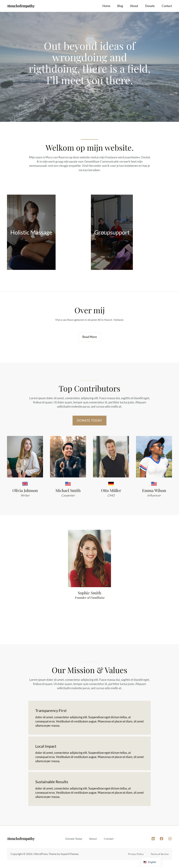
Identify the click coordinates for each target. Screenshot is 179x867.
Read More (89, 337)
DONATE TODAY (89, 420)
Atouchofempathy (21, 6)
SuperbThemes (70, 853)
